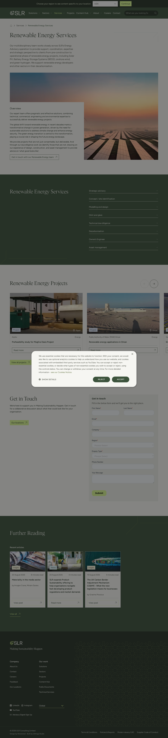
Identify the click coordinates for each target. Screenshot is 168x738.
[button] (47, 379)
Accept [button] (120, 379)
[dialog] (84, 369)
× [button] (132, 354)
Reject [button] (101, 379)
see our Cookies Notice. (61, 372)
